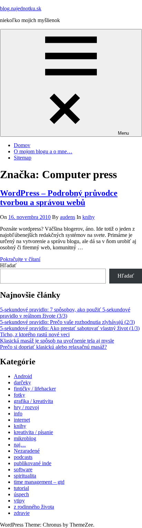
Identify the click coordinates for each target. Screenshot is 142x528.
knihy (88, 217)
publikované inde (32, 463)
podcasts (23, 457)
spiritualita (25, 476)
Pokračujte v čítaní (20, 259)
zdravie (22, 513)
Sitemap (22, 158)
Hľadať (8, 265)
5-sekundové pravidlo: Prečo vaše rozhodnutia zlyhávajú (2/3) (67, 322)
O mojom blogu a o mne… (43, 151)
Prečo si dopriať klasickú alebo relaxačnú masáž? (53, 347)
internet (22, 420)
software (23, 469)
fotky (19, 395)
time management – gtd (39, 482)
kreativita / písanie (33, 432)
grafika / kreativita (33, 401)
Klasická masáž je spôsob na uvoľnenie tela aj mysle (57, 341)
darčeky (22, 382)
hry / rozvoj (26, 407)
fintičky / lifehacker (35, 389)
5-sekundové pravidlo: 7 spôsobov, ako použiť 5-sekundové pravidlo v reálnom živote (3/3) (65, 313)
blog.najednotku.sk (20, 8)
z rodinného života (34, 507)
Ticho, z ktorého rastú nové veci (35, 334)
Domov (22, 145)
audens (67, 217)
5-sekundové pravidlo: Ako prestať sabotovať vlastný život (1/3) (70, 328)
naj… (20, 445)
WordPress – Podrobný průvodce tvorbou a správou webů (59, 198)
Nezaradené (27, 451)
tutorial (21, 488)
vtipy (19, 500)
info (18, 413)
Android (23, 376)
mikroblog (25, 438)
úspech (21, 494)
